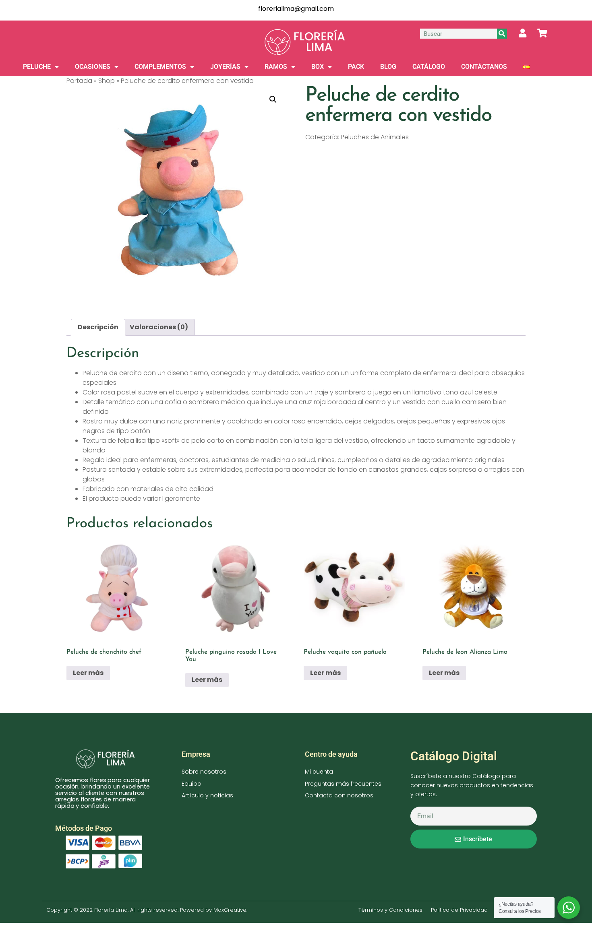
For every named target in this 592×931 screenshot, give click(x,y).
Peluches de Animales (375, 137)
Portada (79, 80)
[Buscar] (502, 34)
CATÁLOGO (428, 66)
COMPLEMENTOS (160, 66)
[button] (273, 99)
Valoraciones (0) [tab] (159, 327)
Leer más (88, 672)
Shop (106, 80)
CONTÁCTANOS (484, 66)
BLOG (388, 66)
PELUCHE (37, 66)
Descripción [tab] (98, 327)
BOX (317, 66)
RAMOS (276, 66)
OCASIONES (92, 66)
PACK (356, 66)
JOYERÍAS (225, 66)
